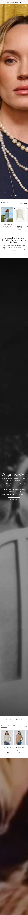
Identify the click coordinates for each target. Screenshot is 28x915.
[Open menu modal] (2, 6)
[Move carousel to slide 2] (13, 458)
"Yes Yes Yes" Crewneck (19, 487)
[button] (22, 6)
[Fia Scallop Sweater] (7, 477)
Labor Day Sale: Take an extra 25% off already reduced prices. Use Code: (14, 1)
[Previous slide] (21, 465)
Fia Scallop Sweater (7, 487)
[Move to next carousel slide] (20, 458)
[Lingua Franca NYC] (12, 6)
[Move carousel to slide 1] (11, 458)
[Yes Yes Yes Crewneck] (19, 477)
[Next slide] (25, 465)
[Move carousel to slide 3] (15, 458)
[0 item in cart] (25, 6)
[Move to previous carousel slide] (8, 458)
